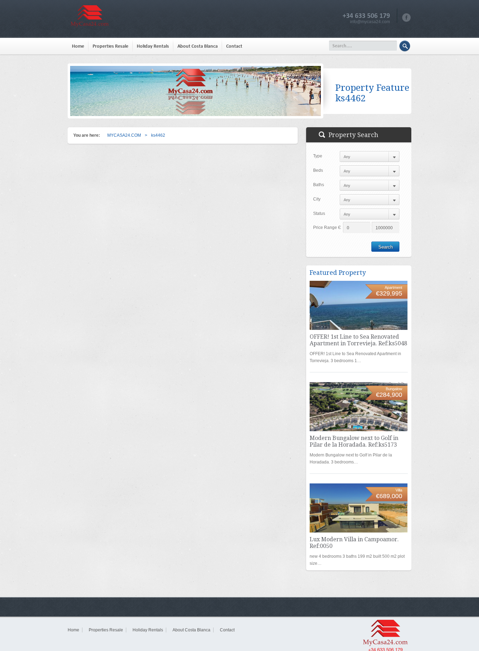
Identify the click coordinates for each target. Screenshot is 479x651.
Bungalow (394, 389)
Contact (234, 46)
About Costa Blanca (197, 46)
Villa (399, 490)
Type (317, 156)
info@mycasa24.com (370, 21)
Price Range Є (327, 227)
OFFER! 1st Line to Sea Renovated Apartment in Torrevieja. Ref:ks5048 (358, 340)
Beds (318, 170)
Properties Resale (110, 46)
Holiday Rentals (153, 46)
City (317, 199)
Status (319, 213)
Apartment (393, 287)
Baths (318, 184)
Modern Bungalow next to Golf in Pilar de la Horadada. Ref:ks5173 (354, 441)
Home (78, 46)
